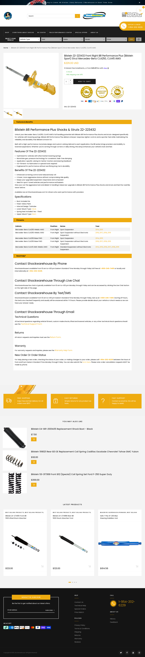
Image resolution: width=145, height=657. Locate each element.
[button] (124, 14)
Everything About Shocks (23, 32)
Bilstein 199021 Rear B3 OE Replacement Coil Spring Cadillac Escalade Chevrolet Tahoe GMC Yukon (85, 451)
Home (5, 48)
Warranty (78, 638)
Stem (34, 214)
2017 (101, 232)
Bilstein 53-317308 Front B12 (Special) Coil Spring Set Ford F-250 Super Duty (71, 474)
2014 (97, 229)
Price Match (79, 612)
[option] (31, 80)
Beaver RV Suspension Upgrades (113, 512)
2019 (109, 232)
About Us (94, 32)
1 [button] (70, 582)
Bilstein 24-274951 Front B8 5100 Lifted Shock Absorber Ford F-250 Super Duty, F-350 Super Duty (15, 519)
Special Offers (81, 32)
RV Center (41, 32)
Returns (77, 635)
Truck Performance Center (60, 32)
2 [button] (72, 582)
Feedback (114, 622)
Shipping (77, 632)
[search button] (77, 16)
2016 (97, 232)
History (112, 619)
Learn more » (36, 403)
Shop (7, 32)
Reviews (77, 642)
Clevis (34, 209)
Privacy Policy (79, 625)
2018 (105, 232)
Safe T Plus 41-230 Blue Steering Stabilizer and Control (109, 518)
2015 (101, 229)
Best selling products (34, 512)
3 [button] (74, 582)
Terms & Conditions (82, 628)
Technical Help (80, 605)
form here (86, 362)
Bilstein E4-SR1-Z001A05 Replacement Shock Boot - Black (62, 428)
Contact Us (78, 602)
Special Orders (80, 609)
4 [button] (76, 582)
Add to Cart (84, 81)
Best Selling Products (14, 512)
